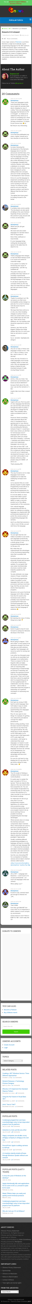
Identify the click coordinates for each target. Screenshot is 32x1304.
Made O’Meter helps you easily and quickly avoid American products (14, 1194)
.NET (9, 28)
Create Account (9, 1045)
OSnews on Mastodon (9, 1274)
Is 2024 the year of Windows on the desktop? (14, 1177)
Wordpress (18, 1242)
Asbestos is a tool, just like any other (14, 1130)
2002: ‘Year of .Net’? (9, 1104)
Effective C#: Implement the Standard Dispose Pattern (15, 1090)
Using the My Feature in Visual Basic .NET (14, 1098)
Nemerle (18, 42)
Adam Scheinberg (25, 1239)
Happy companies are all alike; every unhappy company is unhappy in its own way (15, 1138)
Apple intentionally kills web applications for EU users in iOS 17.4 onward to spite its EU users (15, 1186)
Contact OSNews (8, 1280)
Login (6, 1047)
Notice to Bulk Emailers (10, 1277)
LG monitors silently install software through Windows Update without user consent (15, 1155)
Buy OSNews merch (10, 1012)
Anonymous (14, 100)
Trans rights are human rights (11, 1283)
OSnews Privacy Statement (10, 1231)
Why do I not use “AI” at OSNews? (13, 1211)
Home (5, 28)
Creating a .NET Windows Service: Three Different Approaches (15, 1074)
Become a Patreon (10, 1010)
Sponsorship (6, 1270)
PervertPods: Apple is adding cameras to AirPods (15, 1147)
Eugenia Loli (14, 74)
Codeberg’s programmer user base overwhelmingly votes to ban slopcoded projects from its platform (15, 1122)
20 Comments (13, 38)
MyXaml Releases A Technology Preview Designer (13, 1082)
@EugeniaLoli (19, 83)
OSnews (10, 1299)
